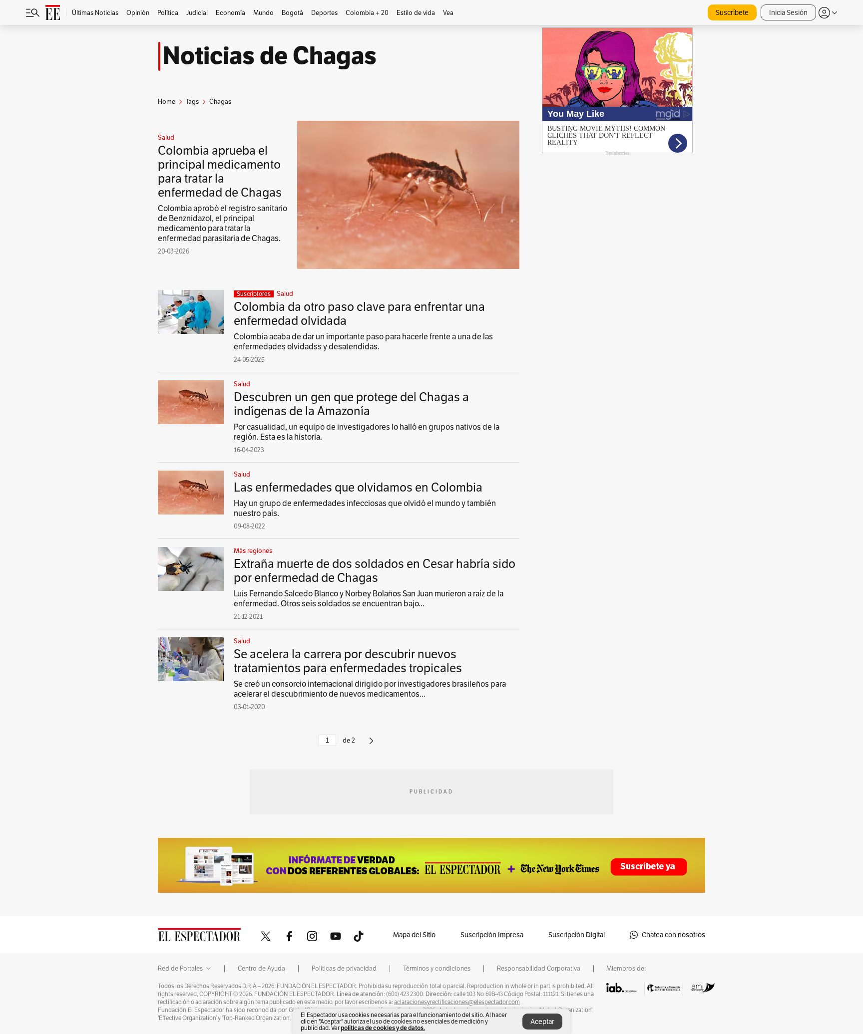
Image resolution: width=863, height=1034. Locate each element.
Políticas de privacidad (344, 968)
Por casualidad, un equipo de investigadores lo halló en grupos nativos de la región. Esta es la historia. (366, 432)
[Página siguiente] (371, 745)
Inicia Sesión (788, 12)
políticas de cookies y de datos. (383, 1028)
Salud (166, 138)
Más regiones (253, 551)
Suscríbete (732, 12)
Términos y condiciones (436, 968)
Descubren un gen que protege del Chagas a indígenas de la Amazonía (351, 404)
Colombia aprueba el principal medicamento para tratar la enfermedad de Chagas (220, 171)
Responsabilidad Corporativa (538, 968)
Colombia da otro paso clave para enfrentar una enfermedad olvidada (359, 313)
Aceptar (542, 1021)
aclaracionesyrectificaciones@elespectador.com (457, 1002)
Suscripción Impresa (491, 934)
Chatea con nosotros (673, 934)
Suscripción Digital (576, 934)
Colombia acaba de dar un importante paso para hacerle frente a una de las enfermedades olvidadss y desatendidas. (363, 341)
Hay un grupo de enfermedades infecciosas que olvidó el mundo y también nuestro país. (365, 508)
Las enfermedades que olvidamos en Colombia (358, 487)
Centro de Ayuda (261, 968)
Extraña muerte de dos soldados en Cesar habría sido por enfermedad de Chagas (374, 570)
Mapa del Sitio (414, 934)
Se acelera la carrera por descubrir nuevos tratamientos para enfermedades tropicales (348, 661)
